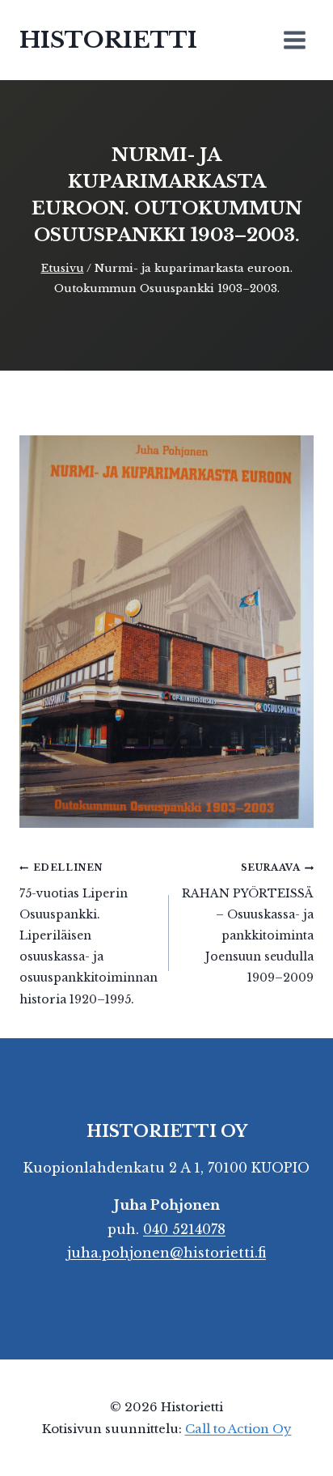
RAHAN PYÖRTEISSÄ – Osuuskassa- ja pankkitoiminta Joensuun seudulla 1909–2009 (248, 923)
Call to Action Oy (238, 1428)
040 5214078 (184, 1229)
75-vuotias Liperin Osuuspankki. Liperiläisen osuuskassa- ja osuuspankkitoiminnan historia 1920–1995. (88, 934)
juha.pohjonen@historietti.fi (166, 1253)
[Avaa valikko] (294, 40)
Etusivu (62, 268)
